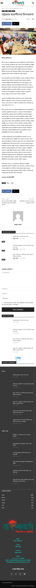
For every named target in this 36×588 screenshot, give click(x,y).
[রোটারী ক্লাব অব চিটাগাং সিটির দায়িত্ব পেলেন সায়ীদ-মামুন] (6, 473)
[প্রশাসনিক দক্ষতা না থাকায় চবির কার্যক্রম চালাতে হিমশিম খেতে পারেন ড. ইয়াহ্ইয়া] (6, 422)
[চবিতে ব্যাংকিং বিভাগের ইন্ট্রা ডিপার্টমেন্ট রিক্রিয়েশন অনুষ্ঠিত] (6, 464)
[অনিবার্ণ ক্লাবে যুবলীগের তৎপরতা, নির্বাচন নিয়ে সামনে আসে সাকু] (7, 248)
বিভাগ (7, 8)
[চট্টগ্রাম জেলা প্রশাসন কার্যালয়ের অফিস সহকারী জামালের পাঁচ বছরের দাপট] (6, 413)
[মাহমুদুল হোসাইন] (3, 19)
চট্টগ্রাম (10, 8)
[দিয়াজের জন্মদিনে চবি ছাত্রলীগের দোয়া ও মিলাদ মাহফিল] (6, 446)
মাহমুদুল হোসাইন (8, 19)
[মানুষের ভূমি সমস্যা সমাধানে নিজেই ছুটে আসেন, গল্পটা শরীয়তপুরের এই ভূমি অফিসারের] (6, 482)
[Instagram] (20, 574)
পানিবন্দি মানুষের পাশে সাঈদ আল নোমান (20, 236)
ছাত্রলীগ (12, 183)
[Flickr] (16, 574)
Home (3, 8)
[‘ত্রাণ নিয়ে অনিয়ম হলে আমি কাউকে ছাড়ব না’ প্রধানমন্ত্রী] (6, 455)
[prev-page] (3, 263)
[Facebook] (11, 574)
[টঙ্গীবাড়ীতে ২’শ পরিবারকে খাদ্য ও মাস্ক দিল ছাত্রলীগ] (6, 437)
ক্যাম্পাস (3, 259)
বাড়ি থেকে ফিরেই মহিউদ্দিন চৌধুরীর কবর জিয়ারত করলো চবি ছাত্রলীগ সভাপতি (9, 202)
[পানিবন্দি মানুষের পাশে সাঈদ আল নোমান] (7, 239)
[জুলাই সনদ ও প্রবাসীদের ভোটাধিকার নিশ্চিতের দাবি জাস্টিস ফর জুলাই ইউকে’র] (7, 350)
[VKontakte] (24, 574)
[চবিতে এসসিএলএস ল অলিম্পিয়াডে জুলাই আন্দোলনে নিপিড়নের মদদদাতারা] (7, 257)
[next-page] (6, 263)
